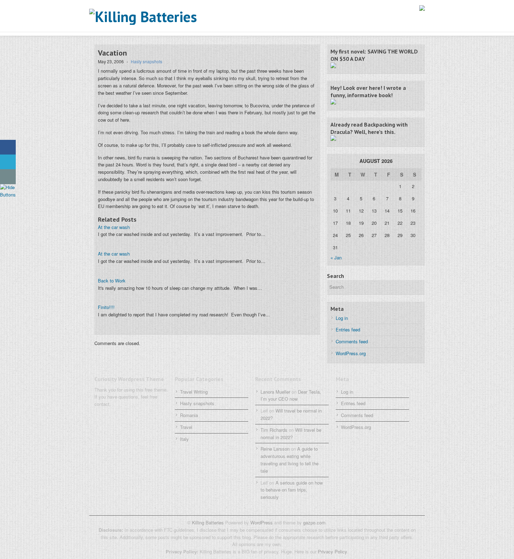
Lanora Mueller (275, 391)
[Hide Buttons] (8, 194)
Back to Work (112, 280)
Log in (342, 318)
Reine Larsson (275, 448)
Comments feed (352, 341)
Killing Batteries (207, 522)
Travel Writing (194, 391)
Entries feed (348, 329)
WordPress (261, 522)
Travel (186, 427)
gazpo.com (314, 522)
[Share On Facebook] (8, 147)
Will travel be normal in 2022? (290, 433)
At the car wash (114, 227)
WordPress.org (351, 353)
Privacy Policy (332, 551)
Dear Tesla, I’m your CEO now (290, 395)
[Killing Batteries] (159, 17)
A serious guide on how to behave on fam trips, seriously (291, 490)
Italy (184, 439)
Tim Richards (273, 430)
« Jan (336, 257)
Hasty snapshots (146, 61)
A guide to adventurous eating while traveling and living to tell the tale (289, 459)
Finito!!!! (106, 307)
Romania (189, 415)
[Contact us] (8, 176)
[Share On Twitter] (8, 162)
